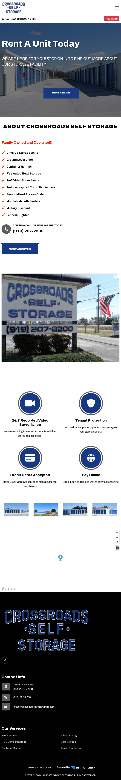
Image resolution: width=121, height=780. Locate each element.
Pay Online (91, 475)
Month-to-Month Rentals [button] (23, 201)
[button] (60, 558)
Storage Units (9, 735)
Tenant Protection (91, 420)
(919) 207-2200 (26, 19)
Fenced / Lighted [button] (17, 215)
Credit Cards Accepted (30, 475)
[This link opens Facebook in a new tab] (5, 660)
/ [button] (11, 173)
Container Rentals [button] (19, 166)
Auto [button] (16, 173)
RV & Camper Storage (14, 742)
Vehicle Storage (69, 735)
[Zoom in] (117, 532)
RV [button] (8, 173)
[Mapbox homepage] (8, 589)
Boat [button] (25, 173)
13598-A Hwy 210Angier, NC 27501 (23, 686)
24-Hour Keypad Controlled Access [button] (30, 187)
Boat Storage (68, 742)
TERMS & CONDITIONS (38, 767)
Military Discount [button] (18, 208)
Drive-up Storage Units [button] (22, 152)
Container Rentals (12, 748)
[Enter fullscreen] (117, 548)
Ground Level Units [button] (19, 159)
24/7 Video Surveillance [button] (22, 180)
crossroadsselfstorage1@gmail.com (33, 706)
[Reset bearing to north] (117, 542)
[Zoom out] (117, 537)
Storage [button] (35, 173)
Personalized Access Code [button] (25, 194)
